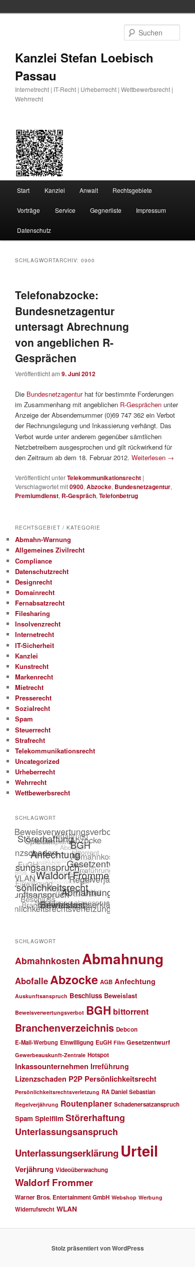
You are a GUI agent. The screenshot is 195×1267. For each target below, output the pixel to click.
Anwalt (89, 190)
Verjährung (34, 1169)
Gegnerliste (106, 210)
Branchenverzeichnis (64, 1028)
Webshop (124, 1197)
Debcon (127, 1029)
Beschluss (86, 995)
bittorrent (130, 1011)
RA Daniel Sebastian (129, 1092)
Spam (24, 718)
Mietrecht (29, 687)
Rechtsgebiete (132, 190)
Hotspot (98, 1055)
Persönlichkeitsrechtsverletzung (57, 1092)
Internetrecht (34, 634)
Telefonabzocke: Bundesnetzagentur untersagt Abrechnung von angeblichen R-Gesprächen (72, 326)
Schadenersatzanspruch (147, 1104)
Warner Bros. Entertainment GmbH (62, 1197)
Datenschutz (34, 230)
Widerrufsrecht (34, 1209)
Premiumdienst (36, 495)
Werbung (150, 1197)
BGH (98, 1010)
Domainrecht (34, 592)
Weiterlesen (153, 457)
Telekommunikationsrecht (104, 477)
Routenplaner (86, 1103)
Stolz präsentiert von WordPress (98, 1248)
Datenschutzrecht (41, 571)
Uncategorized (37, 761)
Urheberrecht (35, 771)
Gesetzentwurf (148, 1042)
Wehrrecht (30, 782)
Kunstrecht (31, 666)
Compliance (33, 561)
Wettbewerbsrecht (42, 792)
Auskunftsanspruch (41, 996)
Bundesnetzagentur (55, 394)
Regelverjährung (36, 1104)
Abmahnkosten (47, 960)
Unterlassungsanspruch (66, 1131)
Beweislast (120, 995)
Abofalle (31, 981)
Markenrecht (34, 676)
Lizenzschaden (40, 1079)
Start (23, 190)
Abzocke (99, 486)
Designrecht (33, 582)
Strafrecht (30, 740)
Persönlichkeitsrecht (120, 1078)
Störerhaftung (95, 1117)
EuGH (104, 1042)
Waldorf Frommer (54, 1182)
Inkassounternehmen (51, 1066)
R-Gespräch (79, 495)
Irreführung (109, 1066)
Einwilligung (77, 1042)
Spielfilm (49, 1118)
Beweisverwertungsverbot (49, 1012)
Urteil (139, 1150)
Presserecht (33, 697)
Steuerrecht (32, 729)
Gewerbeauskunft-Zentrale (50, 1055)
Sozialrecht (32, 708)
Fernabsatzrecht (39, 603)
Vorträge (28, 210)
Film (119, 1042)
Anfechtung (135, 981)
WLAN (66, 1209)
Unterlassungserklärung (66, 1153)
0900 (77, 486)
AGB (106, 982)
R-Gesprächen (141, 404)
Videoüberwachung (82, 1170)
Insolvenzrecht (37, 624)
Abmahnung (123, 959)
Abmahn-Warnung (43, 539)
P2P (75, 1078)
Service (65, 210)
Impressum (151, 210)
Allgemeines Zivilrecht (49, 550)
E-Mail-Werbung (36, 1042)
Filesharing (32, 613)
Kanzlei (54, 190)
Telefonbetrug (118, 495)
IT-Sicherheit (34, 645)
